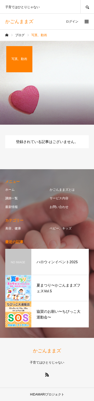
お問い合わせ (59, 207)
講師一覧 (11, 198)
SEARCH (87, 6)
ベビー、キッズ (61, 228)
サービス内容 (59, 198)
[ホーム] (6, 35)
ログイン (72, 21)
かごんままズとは (62, 189)
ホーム (10, 189)
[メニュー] (86, 21)
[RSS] (47, 374)
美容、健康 (13, 228)
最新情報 (11, 207)
